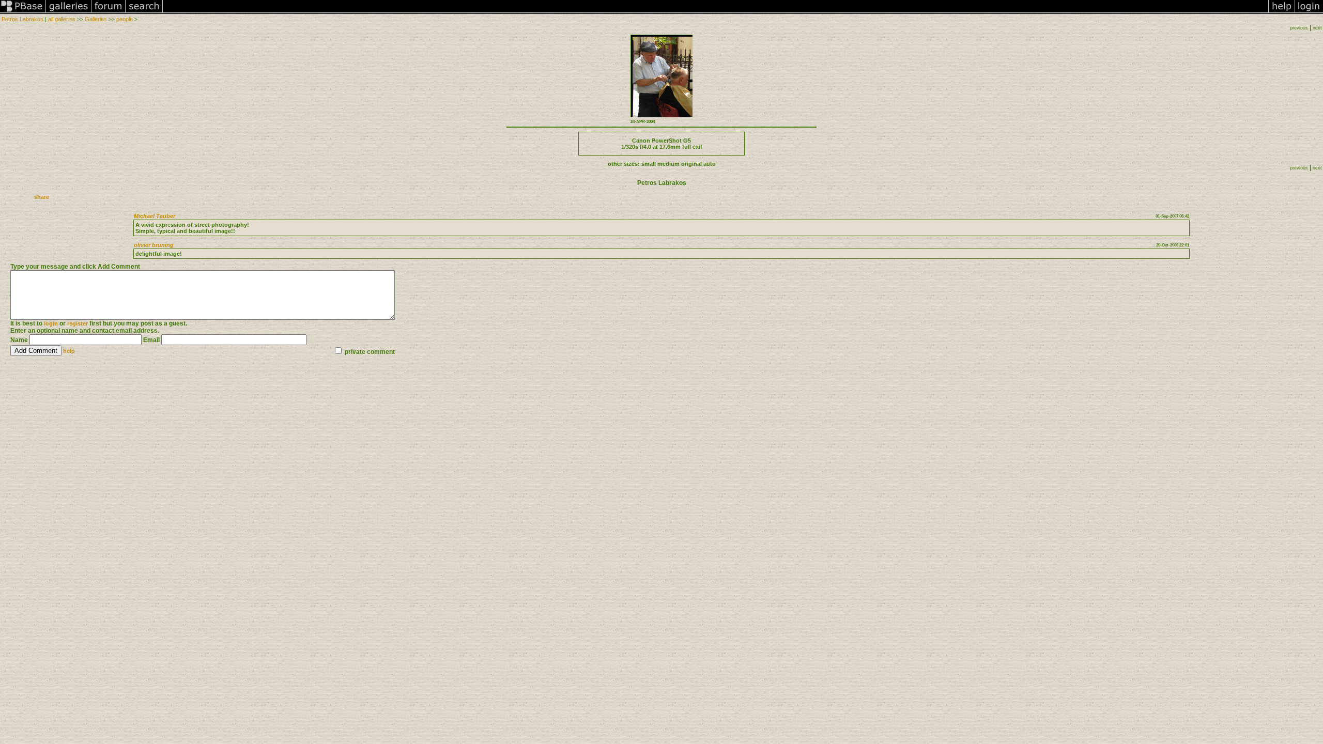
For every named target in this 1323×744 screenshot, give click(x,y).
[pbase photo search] (144, 12)
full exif (692, 147)
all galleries (61, 19)
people (124, 19)
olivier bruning (154, 245)
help (69, 351)
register (77, 323)
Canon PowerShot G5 (661, 140)
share (41, 197)
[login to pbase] (1309, 12)
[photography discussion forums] (108, 12)
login (51, 323)
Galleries (96, 19)
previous (1299, 27)
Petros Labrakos (22, 19)
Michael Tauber (154, 216)
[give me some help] (1281, 12)
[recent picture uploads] (68, 12)
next (1317, 27)
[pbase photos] (23, 12)
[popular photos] (715, 12)
